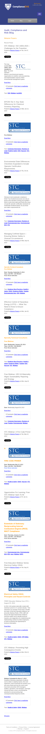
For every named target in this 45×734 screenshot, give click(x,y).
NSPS (21, 554)
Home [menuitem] (12, 20)
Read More (7, 82)
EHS (9, 93)
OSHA (10, 291)
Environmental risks (14, 223)
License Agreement (34, 727)
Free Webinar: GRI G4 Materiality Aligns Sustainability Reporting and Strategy (17, 376)
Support (26, 729)
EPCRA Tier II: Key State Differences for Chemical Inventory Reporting (14, 104)
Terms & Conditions (11, 727)
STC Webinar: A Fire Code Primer (17, 432)
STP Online (25, 637)
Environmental (25, 223)
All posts (7, 716)
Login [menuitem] (29, 20)
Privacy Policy (23, 727)
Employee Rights (18, 291)
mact (12, 554)
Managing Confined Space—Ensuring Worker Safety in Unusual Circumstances (15, 236)
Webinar (13, 93)
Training (26, 291)
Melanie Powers (14, 50)
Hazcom (23, 151)
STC (28, 151)
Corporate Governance (14, 149)
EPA (8, 554)
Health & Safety (12, 151)
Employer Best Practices (15, 289)
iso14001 (19, 93)
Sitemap (20, 729)
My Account (37, 3)
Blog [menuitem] (21, 20)
